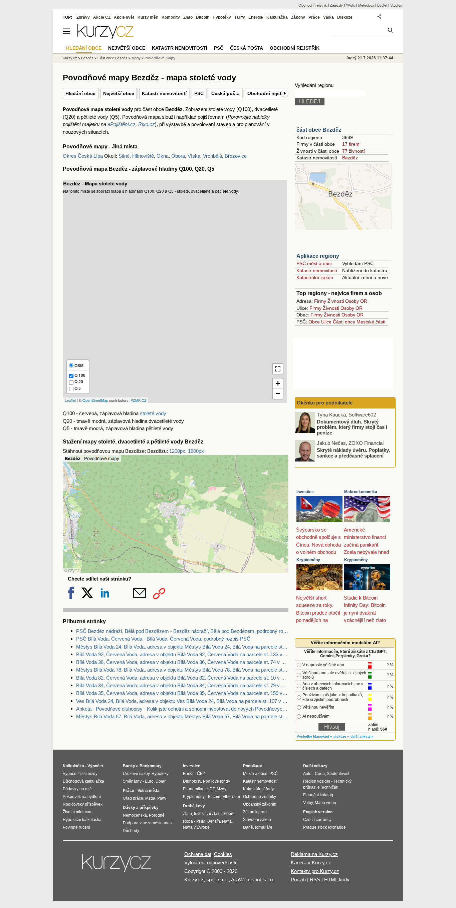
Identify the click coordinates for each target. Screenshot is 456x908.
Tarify (239, 17)
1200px (177, 451)
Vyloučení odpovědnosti (210, 862)
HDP (211, 789)
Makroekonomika (360, 492)
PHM (200, 821)
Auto (307, 773)
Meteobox (366, 5)
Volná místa (149, 790)
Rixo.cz (146, 124)
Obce (314, 321)
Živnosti (335, 301)
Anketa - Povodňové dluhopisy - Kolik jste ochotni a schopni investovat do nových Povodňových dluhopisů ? (182, 709)
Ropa (188, 821)
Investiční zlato (207, 813)
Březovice (236, 156)
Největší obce (118, 93)
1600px (196, 451)
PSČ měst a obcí (314, 263)
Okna (163, 156)
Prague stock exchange (324, 827)
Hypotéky (222, 17)
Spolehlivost (338, 773)
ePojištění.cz (121, 124)
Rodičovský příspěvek (82, 804)
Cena (320, 773)
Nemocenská (135, 815)
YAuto (350, 5)
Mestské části (371, 321)
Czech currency (317, 819)
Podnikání (252, 766)
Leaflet (70, 400)
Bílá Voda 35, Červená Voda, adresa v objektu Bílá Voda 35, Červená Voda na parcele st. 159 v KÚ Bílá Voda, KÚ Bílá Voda (182, 693)
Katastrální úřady (258, 789)
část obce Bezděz (318, 130)
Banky (129, 766)
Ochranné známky (259, 796)
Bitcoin (202, 17)
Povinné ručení (76, 827)
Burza (188, 773)
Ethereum (231, 796)
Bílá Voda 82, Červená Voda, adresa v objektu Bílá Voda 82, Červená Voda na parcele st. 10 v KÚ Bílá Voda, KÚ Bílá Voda (182, 678)
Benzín (213, 821)
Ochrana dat (197, 854)
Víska (194, 156)
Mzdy (221, 789)
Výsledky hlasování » (314, 736)
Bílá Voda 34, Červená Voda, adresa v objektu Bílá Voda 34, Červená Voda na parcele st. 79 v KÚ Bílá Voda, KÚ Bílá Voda (182, 685)
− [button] (278, 393)
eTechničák (327, 787)
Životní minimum (77, 812)
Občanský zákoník (259, 804)
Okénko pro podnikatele (325, 402)
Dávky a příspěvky (141, 807)
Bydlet (382, 5)
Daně (248, 827)
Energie (255, 17)
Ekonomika (193, 789)
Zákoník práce (256, 812)
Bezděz (350, 157)
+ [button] (278, 383)
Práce (314, 17)
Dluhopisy (192, 781)
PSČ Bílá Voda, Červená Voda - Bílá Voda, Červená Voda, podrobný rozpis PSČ (163, 639)
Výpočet (95, 766)
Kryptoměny (308, 560)
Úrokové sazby (136, 773)
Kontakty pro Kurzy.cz (315, 871)
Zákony (298, 17)
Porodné (157, 815)
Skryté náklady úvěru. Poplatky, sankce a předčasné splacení (353, 453)
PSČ (199, 93)
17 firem (351, 144)
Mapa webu (325, 802)
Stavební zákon (257, 819)
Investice (305, 492)
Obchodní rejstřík (267, 93)
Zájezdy (336, 5)
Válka (328, 17)
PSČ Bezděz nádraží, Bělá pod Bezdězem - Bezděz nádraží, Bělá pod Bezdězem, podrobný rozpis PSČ (182, 631)
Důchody (131, 830)
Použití (298, 879)
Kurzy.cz (70, 58)
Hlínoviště (143, 156)
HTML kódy (337, 879)
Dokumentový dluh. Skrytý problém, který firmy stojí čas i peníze (352, 426)
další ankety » (362, 736)
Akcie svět (124, 17)
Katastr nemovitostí (164, 93)
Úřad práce (133, 798)
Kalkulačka (277, 17)
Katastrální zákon (314, 277)
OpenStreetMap (95, 400)
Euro (149, 781)
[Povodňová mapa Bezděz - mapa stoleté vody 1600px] (175, 571)
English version (317, 812)
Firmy (320, 301)
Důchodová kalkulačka (83, 781)
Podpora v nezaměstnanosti (148, 823)
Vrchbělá (212, 156)
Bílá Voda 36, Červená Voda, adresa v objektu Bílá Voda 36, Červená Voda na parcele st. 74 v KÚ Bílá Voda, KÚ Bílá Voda (182, 662)
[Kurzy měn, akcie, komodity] (117, 865)
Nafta (227, 821)
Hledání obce (80, 93)
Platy (161, 798)
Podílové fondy (216, 781)
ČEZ (201, 773)
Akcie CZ (101, 17)
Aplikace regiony (317, 256)
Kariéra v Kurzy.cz (311, 862)
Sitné (124, 156)
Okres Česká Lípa (83, 156)
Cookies (223, 854)
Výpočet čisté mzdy (80, 773)
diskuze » (341, 736)
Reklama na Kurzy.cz (314, 854)
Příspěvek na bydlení (82, 796)
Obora (178, 156)
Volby (308, 802)
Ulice (326, 321)
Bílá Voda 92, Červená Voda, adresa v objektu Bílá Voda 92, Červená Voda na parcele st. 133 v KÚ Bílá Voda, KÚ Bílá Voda (182, 654)
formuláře (263, 827)
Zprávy (83, 17)
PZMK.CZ (139, 400)
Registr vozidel (316, 781)
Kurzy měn (148, 17)
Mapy (136, 58)
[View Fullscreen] (278, 369)
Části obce (344, 321)
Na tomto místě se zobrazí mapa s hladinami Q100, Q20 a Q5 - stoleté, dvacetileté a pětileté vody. (171, 291)
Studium (396, 5)
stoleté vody (153, 413)
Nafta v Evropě (196, 827)
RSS (315, 879)
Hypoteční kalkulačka (82, 819)
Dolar (161, 781)
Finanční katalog (318, 795)
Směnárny (132, 781)
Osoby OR (356, 301)
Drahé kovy (194, 806)
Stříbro (229, 813)
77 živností (353, 151)
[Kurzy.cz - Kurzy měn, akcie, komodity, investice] (105, 37)
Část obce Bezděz (112, 58)
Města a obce (255, 773)
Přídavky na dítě (77, 789)
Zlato (188, 17)
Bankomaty (151, 766)
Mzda (150, 798)
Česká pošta (225, 93)
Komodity (171, 17)
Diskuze (345, 17)
